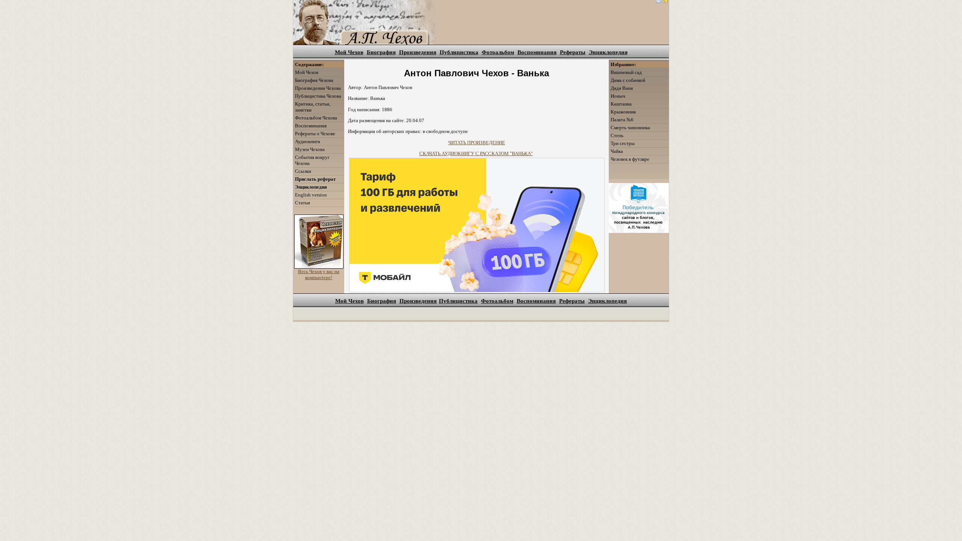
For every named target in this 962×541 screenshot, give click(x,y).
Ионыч (618, 96)
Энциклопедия (608, 52)
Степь (617, 135)
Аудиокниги (307, 141)
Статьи (302, 203)
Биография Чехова (314, 80)
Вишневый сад (626, 72)
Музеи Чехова (310, 149)
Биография (381, 52)
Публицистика (459, 52)
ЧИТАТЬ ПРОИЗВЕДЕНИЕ (476, 142)
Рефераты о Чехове (315, 133)
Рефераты (572, 52)
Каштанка (621, 104)
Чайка (617, 151)
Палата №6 (622, 119)
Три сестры (623, 143)
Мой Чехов (349, 52)
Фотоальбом (498, 52)
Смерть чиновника (630, 127)
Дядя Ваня (622, 88)
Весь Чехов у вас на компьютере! (318, 274)
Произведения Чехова (318, 88)
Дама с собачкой (628, 80)
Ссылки (303, 171)
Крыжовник (623, 112)
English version (311, 195)
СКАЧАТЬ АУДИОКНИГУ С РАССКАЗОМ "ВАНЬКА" (476, 153)
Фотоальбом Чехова (316, 118)
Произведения (417, 52)
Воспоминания (537, 52)
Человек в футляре (630, 159)
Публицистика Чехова (318, 96)
